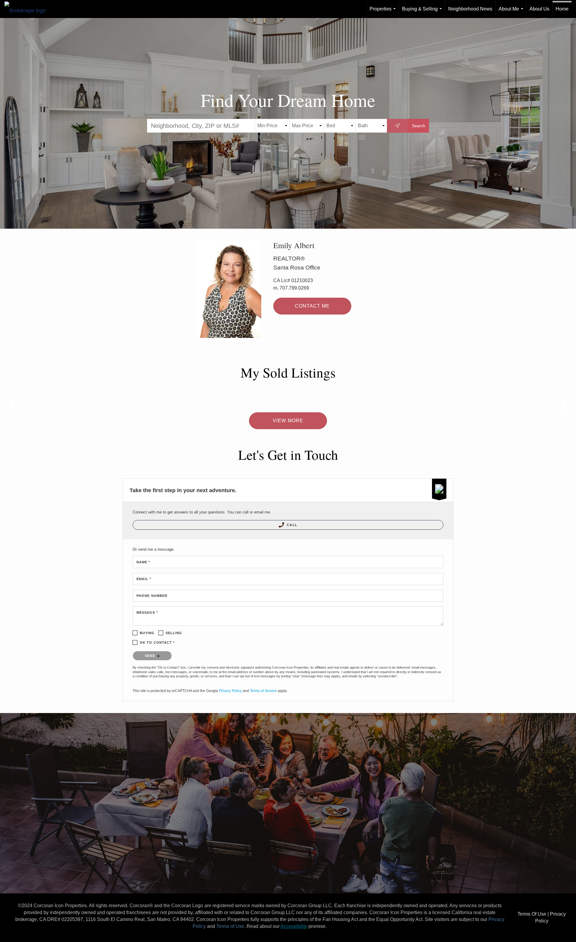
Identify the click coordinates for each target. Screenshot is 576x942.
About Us (539, 8)
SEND (151, 656)
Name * (143, 562)
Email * (143, 579)
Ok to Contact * (157, 642)
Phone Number (151, 595)
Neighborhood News (470, 8)
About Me (512, 12)
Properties (384, 12)
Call (291, 525)
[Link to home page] (28, 9)
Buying (147, 633)
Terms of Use (230, 926)
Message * (147, 612)
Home (562, 8)
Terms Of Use (532, 913)
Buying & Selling (423, 12)
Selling (174, 633)
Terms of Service (263, 691)
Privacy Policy (230, 691)
